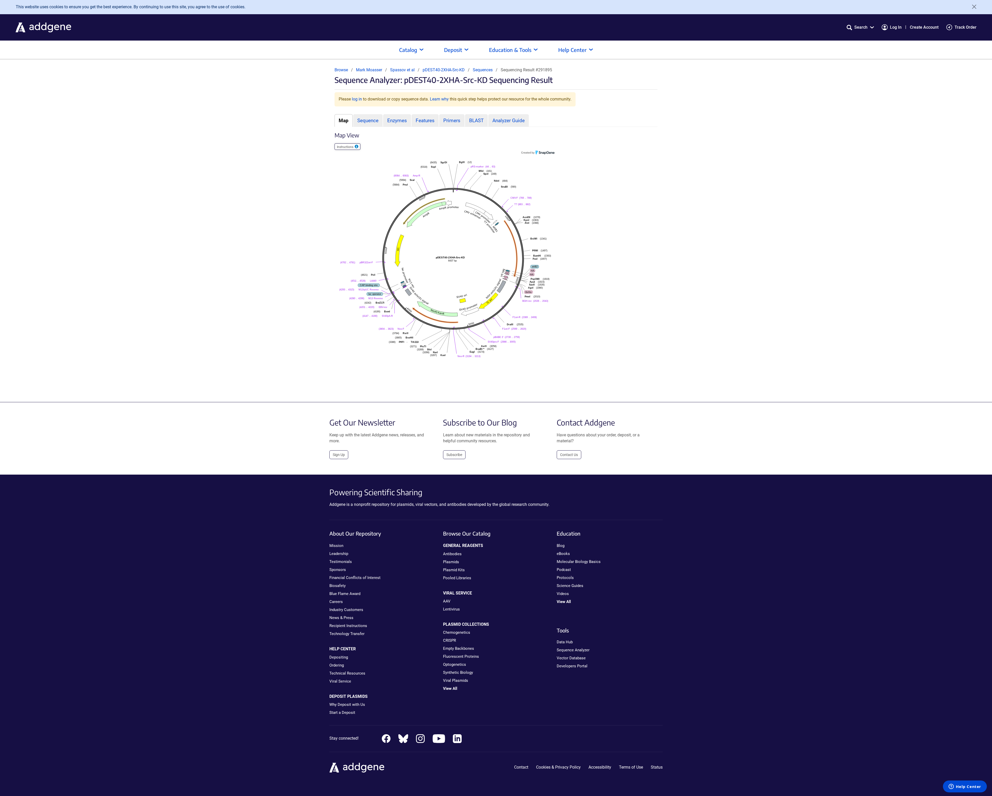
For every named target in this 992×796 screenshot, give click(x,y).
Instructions (345, 147)
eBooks (563, 553)
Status (657, 767)
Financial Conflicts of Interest (355, 577)
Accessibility (599, 767)
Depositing (338, 657)
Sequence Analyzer (573, 650)
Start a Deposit (342, 712)
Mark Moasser (369, 69)
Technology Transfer (347, 633)
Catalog (408, 50)
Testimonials (340, 561)
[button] (860, 27)
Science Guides (570, 585)
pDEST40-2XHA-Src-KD (444, 69)
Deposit (453, 50)
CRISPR (449, 640)
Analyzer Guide (508, 120)
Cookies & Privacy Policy (558, 767)
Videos (563, 593)
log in (357, 99)
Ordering (336, 665)
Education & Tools (510, 50)
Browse (341, 69)
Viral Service (340, 681)
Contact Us (569, 455)
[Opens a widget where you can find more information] (965, 786)
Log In (896, 27)
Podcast (564, 569)
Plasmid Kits (454, 570)
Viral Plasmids (455, 680)
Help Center (572, 50)
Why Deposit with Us (347, 704)
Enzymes (397, 120)
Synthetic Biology (458, 672)
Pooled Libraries (457, 578)
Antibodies (452, 554)
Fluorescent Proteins (461, 656)
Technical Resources (347, 673)
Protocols (565, 577)
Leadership (338, 553)
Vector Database (571, 658)
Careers (336, 601)
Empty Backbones (458, 648)
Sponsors (337, 569)
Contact (521, 767)
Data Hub (565, 642)
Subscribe (454, 455)
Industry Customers (346, 609)
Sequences (483, 69)
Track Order (966, 27)
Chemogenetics (456, 632)
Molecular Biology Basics (579, 561)
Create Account (924, 27)
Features (425, 120)
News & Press (341, 617)
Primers (451, 120)
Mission (336, 545)
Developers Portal (572, 666)
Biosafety (337, 585)
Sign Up (339, 455)
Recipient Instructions (348, 625)
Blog (560, 545)
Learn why (439, 99)
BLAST (476, 120)
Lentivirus (451, 609)
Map (343, 120)
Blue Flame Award (344, 593)
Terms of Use (631, 767)
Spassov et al (403, 69)
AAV (447, 601)
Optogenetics (454, 664)
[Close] (972, 6)
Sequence (367, 120)
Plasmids (451, 562)
